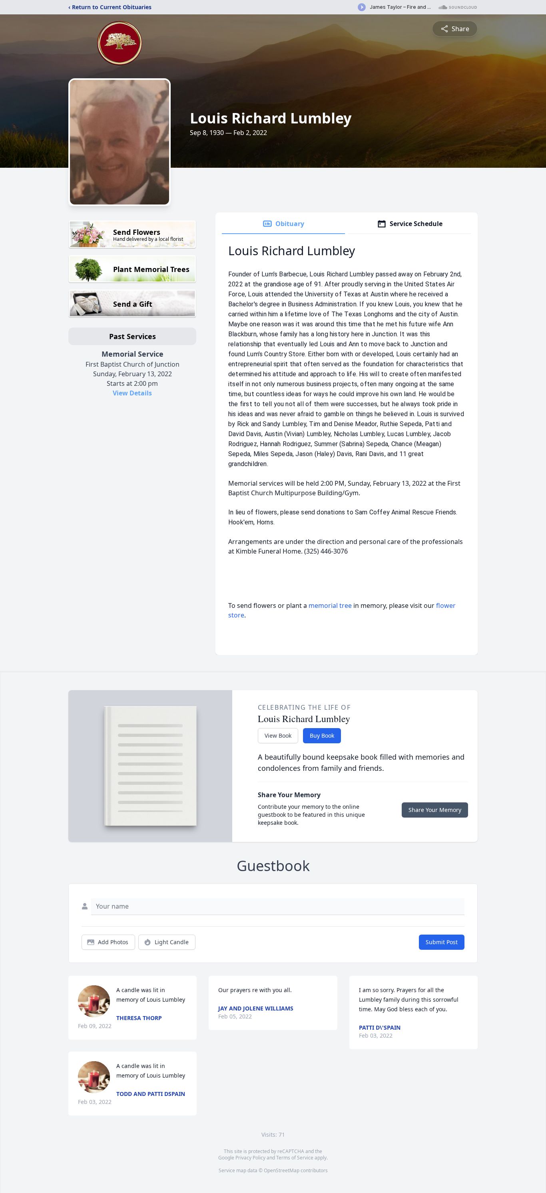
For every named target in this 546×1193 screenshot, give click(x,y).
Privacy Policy (250, 1157)
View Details (132, 393)
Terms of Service (294, 1157)
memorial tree (330, 605)
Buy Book (322, 735)
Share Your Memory (435, 810)
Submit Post (442, 942)
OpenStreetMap (281, 1170)
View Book (278, 735)
